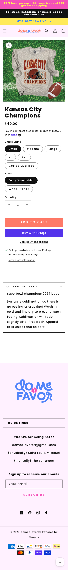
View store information (21, 260)
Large (53, 149)
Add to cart (34, 222)
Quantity (10, 197)
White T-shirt (19, 189)
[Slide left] (5, 70)
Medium (33, 149)
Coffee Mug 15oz (21, 166)
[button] (5, 31)
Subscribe (34, 495)
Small (13, 149)
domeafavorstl (31, 532)
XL (10, 157)
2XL (24, 157)
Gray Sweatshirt (21, 180)
